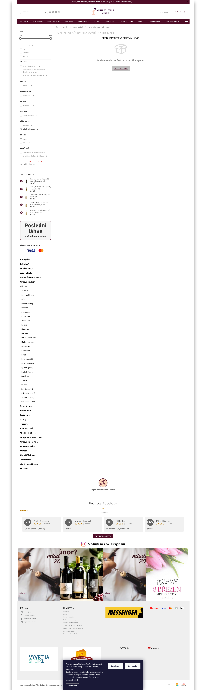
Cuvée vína (25, 415)
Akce (26, 49)
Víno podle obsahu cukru (31, 437)
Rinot (23, 355)
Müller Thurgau (27, 342)
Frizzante (24, 424)
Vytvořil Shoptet (169, 685)
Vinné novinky (26, 268)
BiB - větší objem (27, 455)
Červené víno (26, 406)
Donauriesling (27, 303)
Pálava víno (25, 350)
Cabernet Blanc (27, 295)
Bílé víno (27, 85)
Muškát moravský (28, 337)
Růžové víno (25, 410)
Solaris (24, 384)
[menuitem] (24, 21)
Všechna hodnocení (103, 536)
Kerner (24, 325)
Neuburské (25, 346)
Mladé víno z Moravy (29, 464)
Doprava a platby (68, 617)
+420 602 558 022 (29, 615)
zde (102, 674)
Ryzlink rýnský (27, 367)
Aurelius (24, 290)
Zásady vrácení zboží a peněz (72, 625)
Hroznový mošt (27, 428)
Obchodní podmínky (74, 677)
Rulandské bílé (27, 359)
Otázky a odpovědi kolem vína (73, 628)
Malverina (25, 329)
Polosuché (28, 95)
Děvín (23, 299)
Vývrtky (23, 450)
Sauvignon (25, 376)
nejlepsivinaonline (29, 622)
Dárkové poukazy (27, 282)
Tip (25, 56)
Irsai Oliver (25, 316)
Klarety (23, 419)
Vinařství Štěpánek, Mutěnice (35, 75)
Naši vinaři (24, 264)
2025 (26, 142)
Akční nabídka (26, 273)
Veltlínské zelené (28, 401)
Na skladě (28, 46)
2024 (26, 139)
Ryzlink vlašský (30, 116)
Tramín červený (27, 397)
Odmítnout (115, 666)
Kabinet (27, 126)
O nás (65, 614)
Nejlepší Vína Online (31, 66)
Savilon (24, 380)
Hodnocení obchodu (69, 631)
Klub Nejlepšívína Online (70, 634)
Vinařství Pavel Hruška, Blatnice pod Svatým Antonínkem (35, 70)
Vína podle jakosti (28, 432)
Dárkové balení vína (29, 442)
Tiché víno (28, 106)
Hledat (46, 11)
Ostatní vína (25, 459)
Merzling (24, 333)
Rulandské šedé (27, 363)
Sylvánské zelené (28, 393)
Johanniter (25, 320)
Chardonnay (26, 312)
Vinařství (24, 468)
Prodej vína (25, 259)
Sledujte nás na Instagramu (106, 544)
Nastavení (72, 685)
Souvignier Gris (27, 389)
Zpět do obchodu (121, 69)
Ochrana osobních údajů (71, 623)
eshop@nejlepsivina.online (32, 612)
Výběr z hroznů (30, 129)
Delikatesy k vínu (27, 446)
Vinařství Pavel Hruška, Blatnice (35, 153)
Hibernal (24, 308)
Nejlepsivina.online (30, 618)
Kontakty (66, 611)
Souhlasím (132, 666)
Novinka (27, 53)
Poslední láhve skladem (30, 277)
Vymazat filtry (34, 162)
